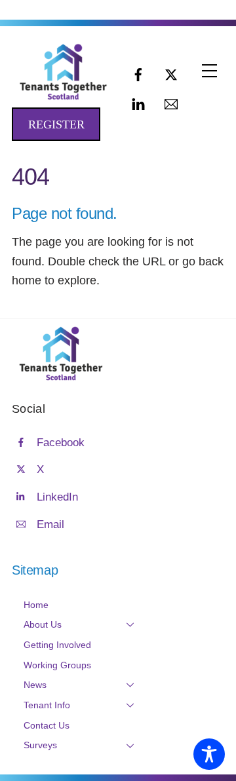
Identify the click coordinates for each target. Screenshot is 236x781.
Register (56, 124)
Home (36, 605)
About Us (43, 624)
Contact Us (46, 725)
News (35, 684)
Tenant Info (47, 705)
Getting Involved (57, 644)
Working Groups (57, 665)
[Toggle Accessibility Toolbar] (209, 754)
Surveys (40, 745)
